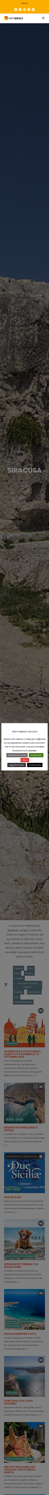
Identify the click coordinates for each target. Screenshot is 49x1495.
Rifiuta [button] (24, 760)
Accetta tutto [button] (36, 755)
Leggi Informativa (16, 765)
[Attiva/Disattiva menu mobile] (43, 18)
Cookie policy (35, 765)
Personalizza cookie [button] (17, 755)
